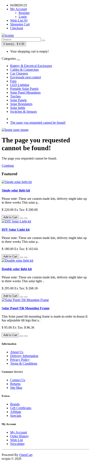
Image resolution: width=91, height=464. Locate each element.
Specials (15, 415)
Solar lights (17, 108)
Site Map (16, 387)
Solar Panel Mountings (25, 92)
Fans (13, 81)
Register (24, 13)
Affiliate (15, 412)
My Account (18, 432)
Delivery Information (24, 356)
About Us (16, 352)
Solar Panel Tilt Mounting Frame (26, 308)
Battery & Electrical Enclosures (31, 66)
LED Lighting (19, 85)
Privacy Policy (20, 359)
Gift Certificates (20, 408)
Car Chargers (19, 73)
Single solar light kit (16, 190)
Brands (15, 404)
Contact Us (17, 380)
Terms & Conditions (23, 363)
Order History (19, 436)
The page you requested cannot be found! (38, 122)
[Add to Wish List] (21, 218)
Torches (15, 96)
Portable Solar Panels (24, 88)
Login (23, 16)
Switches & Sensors (23, 111)
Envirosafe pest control (25, 77)
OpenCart (25, 455)
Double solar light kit (17, 269)
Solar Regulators (21, 104)
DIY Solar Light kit (16, 229)
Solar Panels (18, 100)
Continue (8, 165)
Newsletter (17, 444)
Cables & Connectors (24, 69)
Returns (15, 384)
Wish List (16, 440)
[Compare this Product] (26, 218)
